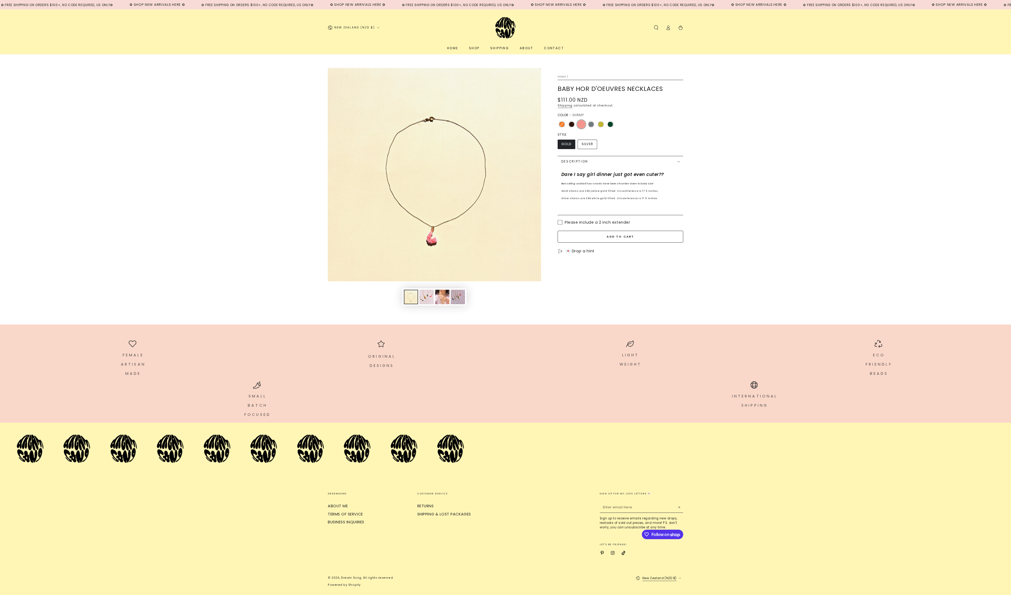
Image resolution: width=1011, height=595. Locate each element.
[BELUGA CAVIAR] (571, 124)
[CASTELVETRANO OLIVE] (601, 124)
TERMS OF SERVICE (345, 514)
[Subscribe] (680, 507)
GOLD (566, 144)
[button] (656, 27)
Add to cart (620, 236)
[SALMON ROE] (562, 124)
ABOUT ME (338, 506)
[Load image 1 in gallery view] (411, 297)
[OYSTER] (591, 124)
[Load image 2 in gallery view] (426, 297)
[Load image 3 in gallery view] (442, 297)
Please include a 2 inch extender (597, 222)
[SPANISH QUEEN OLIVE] (610, 124)
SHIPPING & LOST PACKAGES (444, 514)
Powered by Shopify (344, 585)
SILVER (587, 144)
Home (562, 76)
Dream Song (351, 578)
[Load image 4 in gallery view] (458, 297)
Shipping (565, 105)
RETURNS (425, 506)
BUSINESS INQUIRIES (346, 522)
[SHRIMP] (581, 124)
